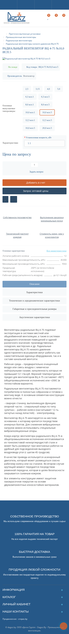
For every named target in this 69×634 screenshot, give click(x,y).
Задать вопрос (36, 172)
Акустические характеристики (34, 317)
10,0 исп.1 (30, 112)
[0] (48, 18)
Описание (34, 284)
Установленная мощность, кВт (38, 137)
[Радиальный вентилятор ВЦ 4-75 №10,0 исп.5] (34, 58)
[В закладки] (5, 199)
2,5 (26, 89)
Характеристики (34, 292)
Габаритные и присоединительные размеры (34, 309)
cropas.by (22, 619)
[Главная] (4, 33)
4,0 (48, 89)
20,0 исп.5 (47, 128)
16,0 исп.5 (30, 128)
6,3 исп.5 (45, 96)
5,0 (58, 89)
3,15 (38, 89)
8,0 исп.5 (45, 104)
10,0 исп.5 (47, 112)
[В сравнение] (13, 199)
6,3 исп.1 (29, 96)
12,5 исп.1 (30, 120)
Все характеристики (56, 250)
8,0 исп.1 (29, 104)
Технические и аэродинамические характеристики (34, 300)
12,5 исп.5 (47, 120)
